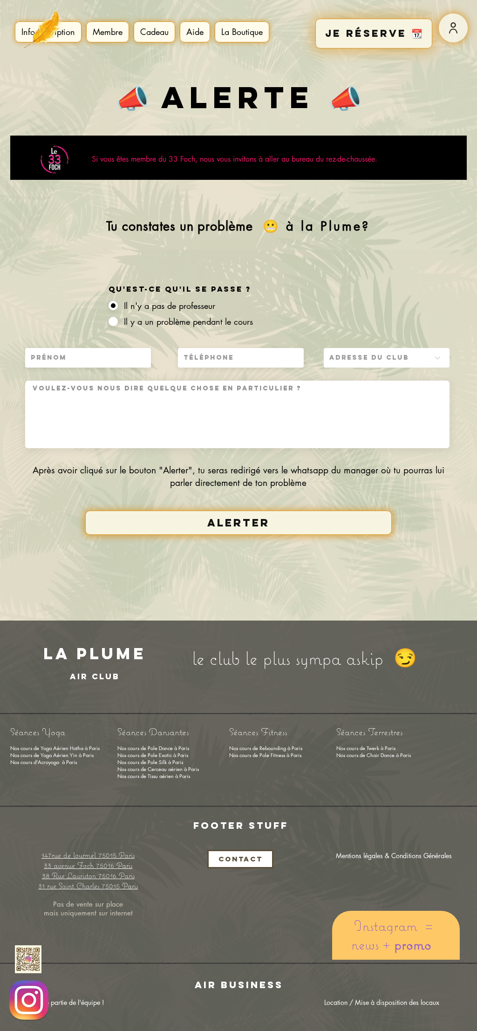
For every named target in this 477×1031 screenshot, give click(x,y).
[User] (453, 28)
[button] (107, 31)
